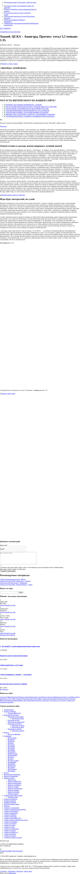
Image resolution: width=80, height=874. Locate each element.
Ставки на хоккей (10, 836)
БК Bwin (11, 743)
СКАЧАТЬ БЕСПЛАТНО (11, 851)
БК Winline (11, 750)
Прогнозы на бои (13, 720)
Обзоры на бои (13, 797)
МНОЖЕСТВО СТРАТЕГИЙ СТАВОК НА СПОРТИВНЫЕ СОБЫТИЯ (30, 114)
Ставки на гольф (9, 825)
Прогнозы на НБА (18, 718)
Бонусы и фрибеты (14, 734)
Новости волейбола (14, 785)
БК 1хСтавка (12, 738)
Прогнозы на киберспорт (16, 722)
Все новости (4, 689)
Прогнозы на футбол (15, 724)
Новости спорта (9, 778)
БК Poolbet (11, 746)
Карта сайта (28, 871)
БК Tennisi (11, 748)
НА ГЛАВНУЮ (5, 28)
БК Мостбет (12, 766)
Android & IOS (9, 710)
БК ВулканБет (12, 755)
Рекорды (7, 806)
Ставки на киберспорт (11, 829)
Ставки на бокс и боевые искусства (16, 820)
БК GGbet (11, 745)
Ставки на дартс (9, 827)
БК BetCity (11, 739)
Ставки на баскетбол (11, 813)
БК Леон (11, 759)
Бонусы (6, 732)
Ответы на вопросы (10, 799)
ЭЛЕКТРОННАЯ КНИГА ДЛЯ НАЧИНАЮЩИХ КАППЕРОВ (27, 112)
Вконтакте (12, 873)
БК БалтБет (11, 752)
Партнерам (11, 871)
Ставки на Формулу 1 (11, 832)
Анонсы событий (10, 711)
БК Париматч (12, 769)
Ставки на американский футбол (15, 809)
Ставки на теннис (10, 830)
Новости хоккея (13, 794)
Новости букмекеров (11, 776)
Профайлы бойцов (10, 802)
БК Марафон (12, 762)
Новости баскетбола (14, 783)
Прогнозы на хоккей (14, 729)
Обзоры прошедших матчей (13, 795)
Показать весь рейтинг (7, 635)
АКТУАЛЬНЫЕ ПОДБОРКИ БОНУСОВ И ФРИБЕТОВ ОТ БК (27, 108)
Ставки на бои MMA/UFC (12, 818)
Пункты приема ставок (11, 804)
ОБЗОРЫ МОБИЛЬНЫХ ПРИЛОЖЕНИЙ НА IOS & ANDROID (27, 110)
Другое (6, 773)
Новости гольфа (13, 787)
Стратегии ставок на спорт (13, 837)
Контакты (19, 871)
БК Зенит (11, 757)
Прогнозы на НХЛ (18, 731)
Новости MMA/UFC (14, 781)
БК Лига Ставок (13, 760)
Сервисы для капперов (11, 808)
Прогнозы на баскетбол (16, 717)
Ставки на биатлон (10, 816)
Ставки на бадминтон (11, 811)
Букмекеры (7, 736)
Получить (3, 126)
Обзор (2, 605)
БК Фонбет (11, 771)
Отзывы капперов (10, 801)
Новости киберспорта (15, 788)
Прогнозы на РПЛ (18, 727)
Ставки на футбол (10, 834)
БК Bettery (11, 741)
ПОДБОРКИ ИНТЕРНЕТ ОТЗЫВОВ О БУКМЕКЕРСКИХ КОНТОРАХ (30, 116)
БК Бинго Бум (12, 753)
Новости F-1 (12, 780)
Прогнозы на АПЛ (18, 725)
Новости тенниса (13, 790)
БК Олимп (11, 767)
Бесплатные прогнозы (11, 715)
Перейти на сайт (10, 605)
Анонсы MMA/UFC (14, 713)
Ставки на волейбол (10, 822)
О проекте (3, 871)
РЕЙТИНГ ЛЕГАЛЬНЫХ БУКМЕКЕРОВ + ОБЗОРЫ (24, 105)
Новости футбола (13, 792)
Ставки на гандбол (10, 823)
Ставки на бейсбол (10, 815)
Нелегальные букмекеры (12, 774)
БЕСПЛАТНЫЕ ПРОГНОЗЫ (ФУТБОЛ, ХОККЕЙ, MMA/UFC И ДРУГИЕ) (31, 107)
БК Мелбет (11, 764)
